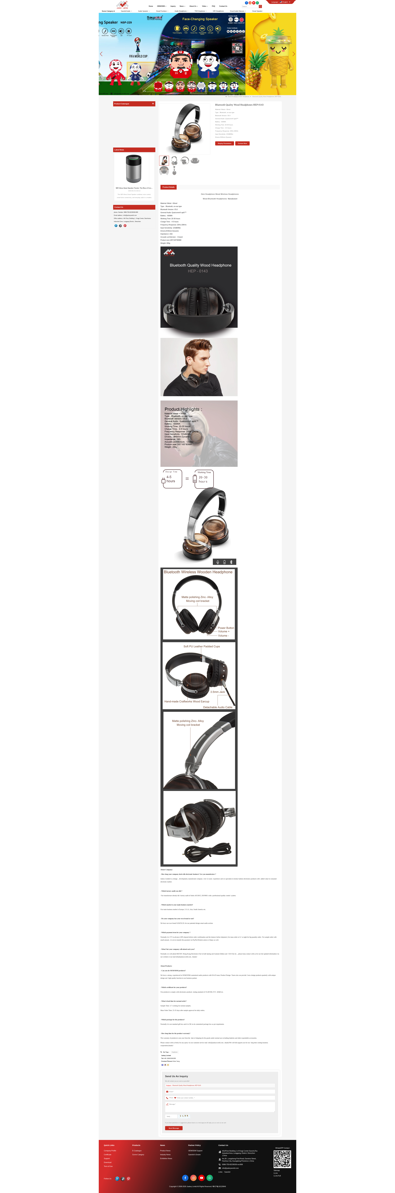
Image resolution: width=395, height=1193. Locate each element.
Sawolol (227, 1172)
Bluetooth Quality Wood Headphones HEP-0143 (187, 1085)
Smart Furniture (120, 116)
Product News (165, 1151)
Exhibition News (166, 1158)
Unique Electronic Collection (124, 137)
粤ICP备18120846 (219, 1186)
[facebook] (247, 2)
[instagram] (250, 2)
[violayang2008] (162, 1065)
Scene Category (138, 1154)
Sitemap (277, 1170)
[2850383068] (165, 1065)
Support (107, 1158)
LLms (276, 1173)
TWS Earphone (120, 125)
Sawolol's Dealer (194, 1154)
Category (235, 96)
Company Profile (110, 1151)
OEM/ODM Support (195, 1151)
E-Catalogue (137, 1151)
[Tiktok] (120, 225)
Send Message (174, 1128)
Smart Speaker (119, 141)
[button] (186, 92)
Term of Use (108, 1166)
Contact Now (242, 143)
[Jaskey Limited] (123, 4)
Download (107, 1162)
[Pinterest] (125, 225)
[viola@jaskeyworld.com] (168, 1065)
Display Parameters (224, 143)
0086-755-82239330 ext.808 (232, 1164)
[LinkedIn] (115, 225)
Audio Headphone (120, 121)
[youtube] (254, 2)
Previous (114, 173)
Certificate (107, 1154)
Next (154, 173)
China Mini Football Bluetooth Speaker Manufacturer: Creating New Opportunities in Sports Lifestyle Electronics (127, 188)
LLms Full (277, 1176)
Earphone (174, 1052)
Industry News (165, 1154)
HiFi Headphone (244, 96)
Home (229, 96)
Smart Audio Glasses (121, 133)
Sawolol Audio (119, 108)
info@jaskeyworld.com (230, 1168)
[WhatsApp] (257, 2)
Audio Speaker (119, 112)
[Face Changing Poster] (197, 54)
